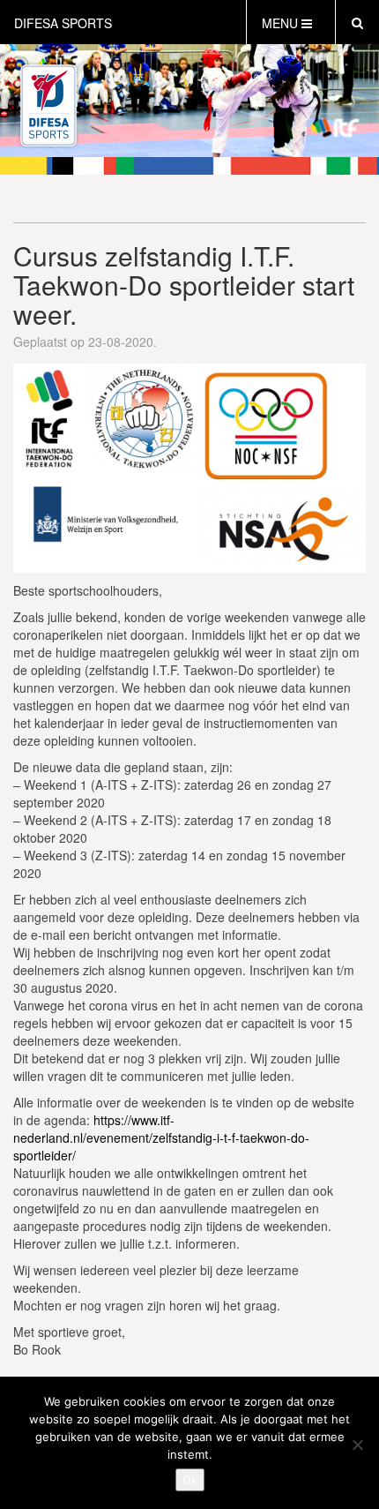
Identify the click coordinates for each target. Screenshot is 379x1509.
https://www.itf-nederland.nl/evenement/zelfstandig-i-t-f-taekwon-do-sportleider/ (161, 1137)
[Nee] (357, 1444)
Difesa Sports (63, 23)
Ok (189, 1480)
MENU (281, 23)
